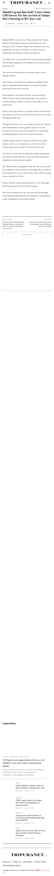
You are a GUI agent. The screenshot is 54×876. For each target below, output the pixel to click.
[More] (48, 32)
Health (17, 783)
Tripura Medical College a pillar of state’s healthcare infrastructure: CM (30, 786)
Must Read (19, 797)
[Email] (30, 210)
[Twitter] (18, 210)
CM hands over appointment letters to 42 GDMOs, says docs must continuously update (23, 763)
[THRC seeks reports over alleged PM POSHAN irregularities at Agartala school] (8, 802)
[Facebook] (12, 210)
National (5, 8)
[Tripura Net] (4, 23)
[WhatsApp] (24, 210)
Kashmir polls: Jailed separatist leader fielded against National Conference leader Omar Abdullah (40, 224)
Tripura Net (11, 23)
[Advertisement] (27, 262)
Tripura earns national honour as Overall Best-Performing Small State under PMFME (30, 817)
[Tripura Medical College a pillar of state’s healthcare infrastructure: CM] (8, 787)
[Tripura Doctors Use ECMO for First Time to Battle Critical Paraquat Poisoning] (8, 832)
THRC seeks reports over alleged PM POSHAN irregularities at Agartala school (29, 802)
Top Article (6, 756)
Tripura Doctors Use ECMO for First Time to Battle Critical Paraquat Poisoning (30, 833)
